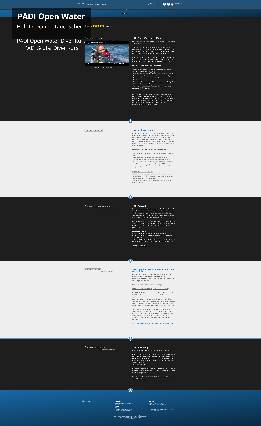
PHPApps (133, 418)
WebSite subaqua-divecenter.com (123, 409)
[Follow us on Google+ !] (172, 4)
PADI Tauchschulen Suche (153, 217)
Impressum (122, 417)
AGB (140, 417)
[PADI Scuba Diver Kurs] (93, 130)
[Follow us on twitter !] (164, 4)
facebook (117, 404)
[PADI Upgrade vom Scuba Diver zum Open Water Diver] (93, 270)
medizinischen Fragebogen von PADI (145, 96)
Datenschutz (136, 417)
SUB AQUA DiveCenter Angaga (156, 403)
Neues (150, 5)
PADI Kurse (90, 4)
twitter (117, 406)
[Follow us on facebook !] (168, 4)
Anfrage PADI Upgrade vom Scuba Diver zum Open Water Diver (152, 323)
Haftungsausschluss (129, 417)
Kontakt (104, 4)
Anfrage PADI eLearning (140, 364)
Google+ (117, 407)
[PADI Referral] (97, 206)
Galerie (150, 3)
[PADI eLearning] (95, 347)
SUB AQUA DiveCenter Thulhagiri (157, 404)
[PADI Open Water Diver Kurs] (94, 38)
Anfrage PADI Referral (139, 246)
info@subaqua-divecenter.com (126, 403)
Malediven (97, 4)
